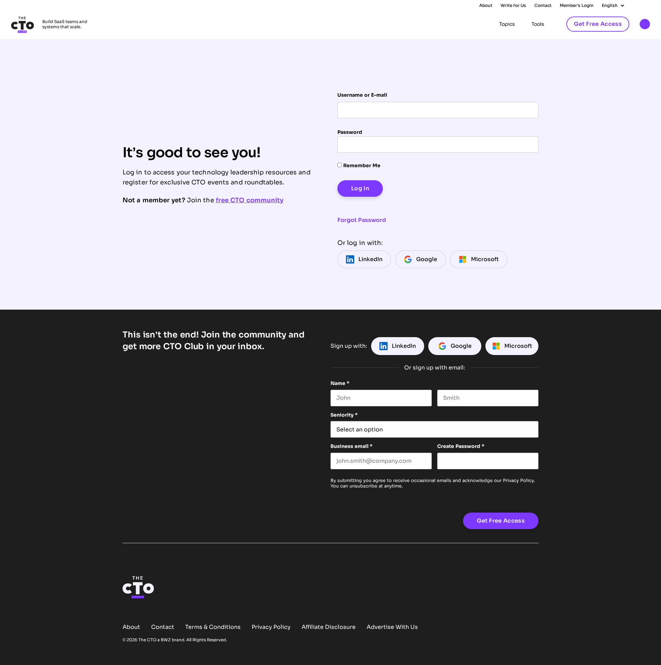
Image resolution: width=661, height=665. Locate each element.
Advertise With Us (392, 627)
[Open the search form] (645, 24)
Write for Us (513, 5)
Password (349, 132)
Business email (351, 446)
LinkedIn (370, 259)
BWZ (166, 639)
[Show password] (527, 144)
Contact (543, 5)
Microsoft (485, 259)
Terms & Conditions (213, 627)
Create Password (460, 446)
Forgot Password (361, 220)
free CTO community (250, 200)
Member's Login (577, 5)
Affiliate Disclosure (329, 627)
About (485, 5)
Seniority (344, 415)
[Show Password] (535, 461)
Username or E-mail (362, 95)
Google (426, 259)
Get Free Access (598, 24)
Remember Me (361, 165)
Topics (507, 24)
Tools (538, 24)
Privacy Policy (518, 480)
